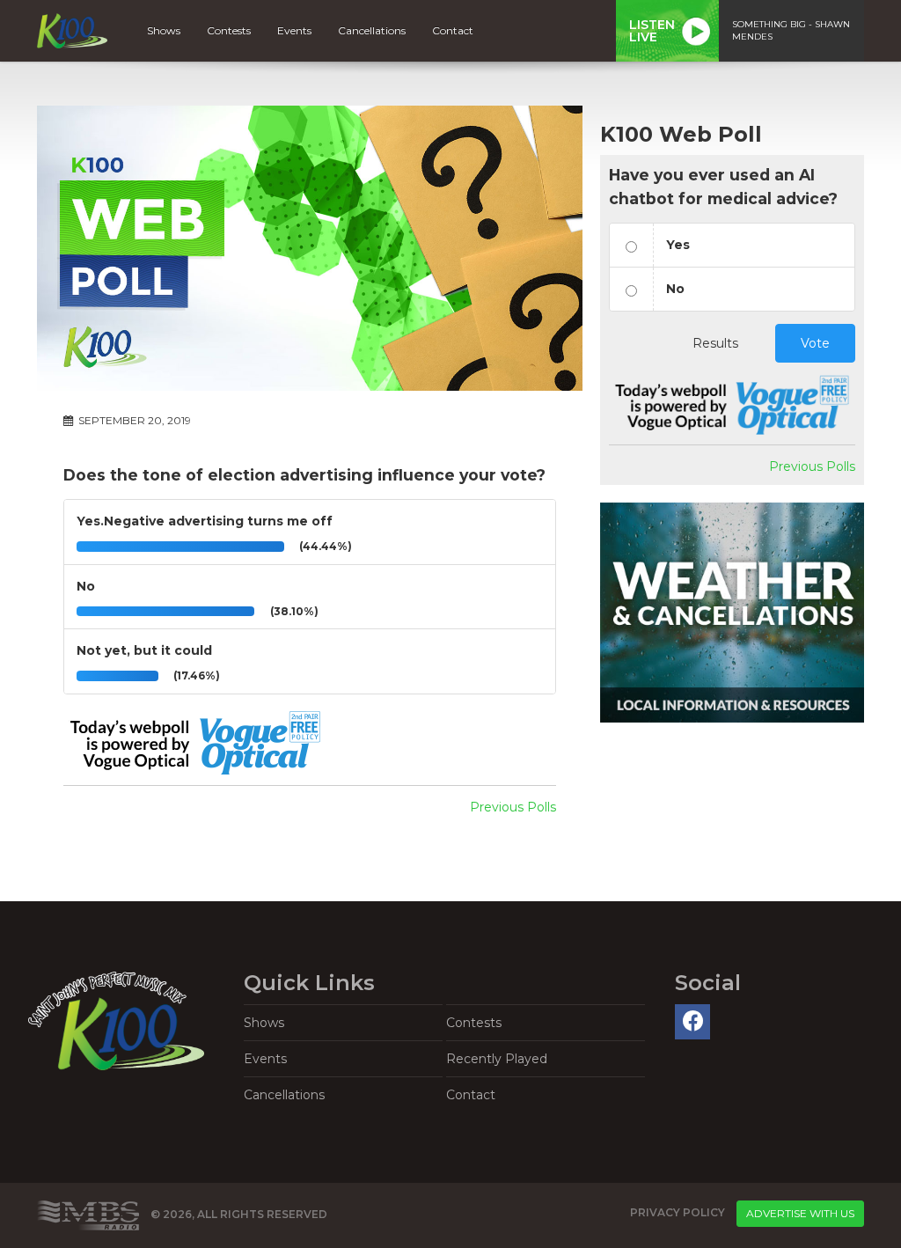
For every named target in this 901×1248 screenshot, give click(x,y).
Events (294, 30)
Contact (452, 30)
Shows (163, 30)
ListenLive (652, 31)
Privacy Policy (677, 1212)
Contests (229, 30)
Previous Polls (513, 807)
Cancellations (372, 30)
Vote (815, 343)
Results (715, 343)
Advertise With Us (800, 1213)
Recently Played (496, 1059)
